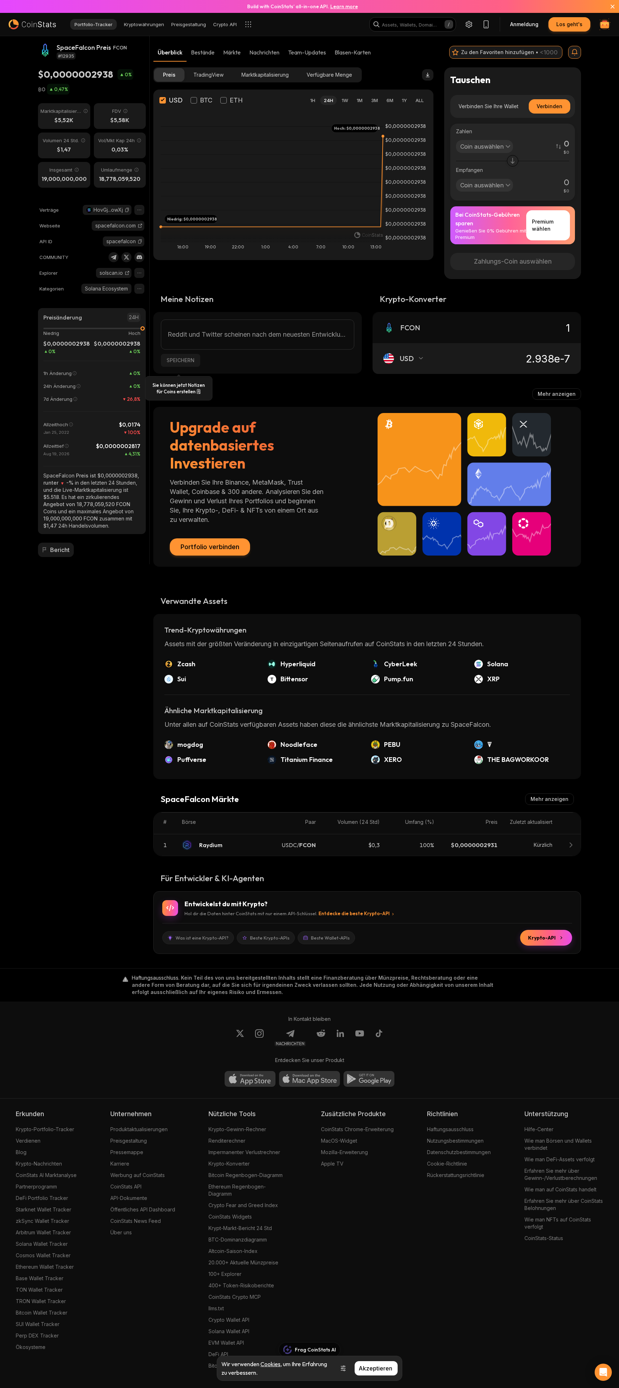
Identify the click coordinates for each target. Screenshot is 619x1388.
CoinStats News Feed (135, 1221)
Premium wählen (542, 225)
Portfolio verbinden (210, 547)
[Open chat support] (603, 1372)
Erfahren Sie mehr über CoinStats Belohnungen (563, 1204)
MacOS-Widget (339, 1141)
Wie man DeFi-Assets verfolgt (559, 1159)
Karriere (119, 1164)
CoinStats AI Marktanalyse (46, 1175)
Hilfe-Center (538, 1129)
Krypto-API (542, 938)
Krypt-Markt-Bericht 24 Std (240, 1228)
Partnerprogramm (36, 1186)
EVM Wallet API (226, 1343)
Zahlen (464, 131)
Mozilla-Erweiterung (344, 1152)
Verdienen (28, 1141)
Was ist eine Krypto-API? (202, 938)
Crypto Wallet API (228, 1320)
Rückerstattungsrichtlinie (455, 1175)
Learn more (344, 6)
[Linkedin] (340, 1037)
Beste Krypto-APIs (269, 938)
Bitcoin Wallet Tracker (41, 1313)
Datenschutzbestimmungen (459, 1152)
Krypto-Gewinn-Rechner (237, 1129)
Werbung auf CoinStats (137, 1175)
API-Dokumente (128, 1198)
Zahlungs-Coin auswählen (513, 261)
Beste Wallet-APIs (330, 938)
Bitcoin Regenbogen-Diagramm (245, 1175)
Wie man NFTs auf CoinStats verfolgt (557, 1223)
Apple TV (332, 1164)
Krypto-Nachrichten (39, 1164)
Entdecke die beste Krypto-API (354, 913)
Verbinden (549, 106)
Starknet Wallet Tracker (43, 1209)
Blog (21, 1152)
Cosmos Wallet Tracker (43, 1255)
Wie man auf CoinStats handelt (560, 1189)
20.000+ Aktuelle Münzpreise (243, 1262)
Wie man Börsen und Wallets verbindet (558, 1144)
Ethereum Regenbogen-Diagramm (237, 1190)
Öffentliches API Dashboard (142, 1209)
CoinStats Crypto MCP (234, 1297)
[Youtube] (359, 1037)
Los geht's (569, 24)
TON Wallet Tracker (39, 1290)
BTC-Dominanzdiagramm (237, 1239)
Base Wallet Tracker (39, 1278)
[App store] (250, 1079)
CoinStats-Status (543, 1238)
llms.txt (216, 1308)
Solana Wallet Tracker (42, 1244)
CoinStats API (125, 1186)
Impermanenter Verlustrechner (244, 1152)
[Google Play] (369, 1079)
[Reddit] (321, 1037)
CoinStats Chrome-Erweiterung (357, 1129)
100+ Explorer (224, 1274)
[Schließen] (608, 6)
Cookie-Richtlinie (447, 1164)
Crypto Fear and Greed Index (243, 1205)
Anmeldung (524, 24)
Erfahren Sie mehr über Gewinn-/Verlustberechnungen (560, 1174)
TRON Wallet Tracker (41, 1301)
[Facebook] (379, 1037)
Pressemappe (126, 1152)
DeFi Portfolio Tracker (42, 1198)
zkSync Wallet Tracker (42, 1221)
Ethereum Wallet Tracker (45, 1267)
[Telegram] (114, 257)
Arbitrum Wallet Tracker (43, 1232)
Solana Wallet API (228, 1331)
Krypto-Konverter (229, 1164)
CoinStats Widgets (230, 1217)
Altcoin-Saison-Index (233, 1251)
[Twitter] (126, 257)
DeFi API (218, 1354)
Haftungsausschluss (450, 1129)
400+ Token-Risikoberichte (241, 1285)
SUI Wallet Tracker (37, 1324)
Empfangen (469, 170)
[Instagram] (259, 1037)
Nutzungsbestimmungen (455, 1141)
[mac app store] (309, 1079)
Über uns (121, 1232)
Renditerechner (226, 1141)
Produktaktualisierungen (139, 1129)
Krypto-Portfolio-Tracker (45, 1129)
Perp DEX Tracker (37, 1335)
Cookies (270, 1364)
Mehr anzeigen (557, 394)
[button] (127, 210)
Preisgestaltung (128, 1141)
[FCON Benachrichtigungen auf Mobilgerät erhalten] (574, 52)
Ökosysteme (30, 1347)
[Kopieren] (127, 210)
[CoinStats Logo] (32, 24)
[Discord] (139, 257)
